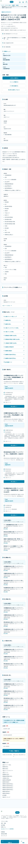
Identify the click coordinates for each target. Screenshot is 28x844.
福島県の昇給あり (6, 793)
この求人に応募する (14, 78)
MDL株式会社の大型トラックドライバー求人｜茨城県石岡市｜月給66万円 (13, 454)
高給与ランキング (6, 797)
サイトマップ (4, 835)
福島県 (13, 5)
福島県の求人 (5, 766)
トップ (2, 5)
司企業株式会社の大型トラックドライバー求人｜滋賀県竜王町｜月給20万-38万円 (13, 490)
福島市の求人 (5, 768)
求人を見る (13, 406)
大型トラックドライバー (8, 770)
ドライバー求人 (8, 5)
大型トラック (5, 772)
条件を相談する (14, 85)
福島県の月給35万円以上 (8, 785)
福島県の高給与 (6, 782)
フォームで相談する (14, 82)
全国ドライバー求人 (7, 764)
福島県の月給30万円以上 (8, 783)
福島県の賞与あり (6, 791)
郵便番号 (4, 743)
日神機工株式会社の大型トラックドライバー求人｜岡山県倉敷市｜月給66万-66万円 (13, 415)
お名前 (4, 725)
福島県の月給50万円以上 (8, 789)
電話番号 (4, 732)
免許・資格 (3, 823)
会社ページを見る (6, 305)
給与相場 (4, 795)
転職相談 (3, 832)
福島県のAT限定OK (7, 780)
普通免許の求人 (6, 774)
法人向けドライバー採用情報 (7, 829)
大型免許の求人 (6, 778)
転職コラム (3, 827)
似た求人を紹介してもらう (14, 89)
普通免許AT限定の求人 (7, 776)
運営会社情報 (4, 833)
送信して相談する (14, 751)
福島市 (17, 5)
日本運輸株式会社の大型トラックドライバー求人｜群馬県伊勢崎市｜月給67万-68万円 (13, 377)
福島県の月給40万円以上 (8, 787)
